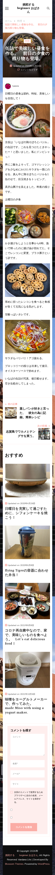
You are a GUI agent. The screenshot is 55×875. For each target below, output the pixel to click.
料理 (27, 41)
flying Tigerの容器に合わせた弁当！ (27, 572)
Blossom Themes (14, 864)
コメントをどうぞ (29, 70)
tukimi (15, 86)
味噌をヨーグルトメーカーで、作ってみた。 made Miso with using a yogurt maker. (27, 706)
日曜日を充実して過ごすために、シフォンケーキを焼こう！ (26, 513)
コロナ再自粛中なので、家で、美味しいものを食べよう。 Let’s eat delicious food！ (26, 637)
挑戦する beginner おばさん (28, 8)
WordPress (44, 864)
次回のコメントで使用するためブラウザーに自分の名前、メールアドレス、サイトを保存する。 (28, 797)
